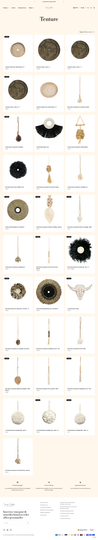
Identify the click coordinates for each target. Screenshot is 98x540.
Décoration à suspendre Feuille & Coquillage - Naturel (49, 227)
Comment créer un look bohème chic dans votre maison (67, 503)
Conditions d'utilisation (45, 507)
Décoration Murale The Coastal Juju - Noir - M (78, 267)
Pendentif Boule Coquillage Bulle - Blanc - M (77, 430)
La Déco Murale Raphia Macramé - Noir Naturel (47, 308)
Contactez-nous (44, 505)
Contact (13, 7)
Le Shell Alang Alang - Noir (42, 147)
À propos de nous (22, 7)
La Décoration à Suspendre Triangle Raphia (77, 147)
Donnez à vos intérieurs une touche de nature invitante (68, 507)
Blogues (31, 7)
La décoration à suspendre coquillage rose (77, 187)
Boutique (5, 7)
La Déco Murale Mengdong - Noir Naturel (14, 227)
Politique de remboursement (47, 510)
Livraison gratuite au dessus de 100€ (49, 1)
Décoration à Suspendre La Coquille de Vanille (78, 107)
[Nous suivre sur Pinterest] (11, 530)
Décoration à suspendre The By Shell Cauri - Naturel (17, 470)
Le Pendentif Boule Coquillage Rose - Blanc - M (47, 430)
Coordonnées (43, 515)
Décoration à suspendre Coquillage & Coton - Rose (79, 388)
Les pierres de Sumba (65, 518)
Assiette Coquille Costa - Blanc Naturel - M (46, 107)
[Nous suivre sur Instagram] (7, 530)
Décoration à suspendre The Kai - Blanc (76, 348)
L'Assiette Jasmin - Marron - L (43, 67)
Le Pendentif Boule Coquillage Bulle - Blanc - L (16, 430)
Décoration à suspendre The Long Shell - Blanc (47, 388)
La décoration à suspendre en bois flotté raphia (47, 187)
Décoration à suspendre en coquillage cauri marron (17, 348)
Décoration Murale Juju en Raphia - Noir (14, 187)
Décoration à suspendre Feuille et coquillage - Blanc (79, 227)
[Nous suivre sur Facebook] (4, 530)
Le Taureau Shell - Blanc (73, 308)
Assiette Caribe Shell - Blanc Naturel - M (14, 67)
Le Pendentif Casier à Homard (67, 513)
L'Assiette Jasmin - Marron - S (74, 67)
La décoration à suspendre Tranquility (14, 147)
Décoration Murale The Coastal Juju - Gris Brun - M (17, 308)
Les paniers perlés (64, 515)
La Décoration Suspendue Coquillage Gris (15, 267)
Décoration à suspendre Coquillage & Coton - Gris (48, 348)
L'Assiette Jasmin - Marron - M (12, 107)
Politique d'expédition (45, 512)
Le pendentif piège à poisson (67, 510)
